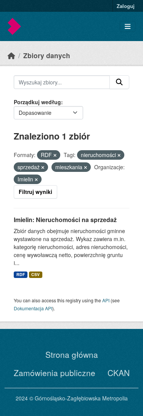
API (105, 300)
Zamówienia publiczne (54, 372)
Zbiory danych (46, 55)
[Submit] (119, 82)
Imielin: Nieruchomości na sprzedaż (65, 219)
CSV (35, 274)
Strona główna (71, 354)
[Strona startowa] (11, 55)
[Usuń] (54, 155)
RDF (20, 274)
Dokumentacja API (33, 308)
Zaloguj (126, 6)
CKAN (119, 372)
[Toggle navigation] (127, 26)
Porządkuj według (37, 102)
